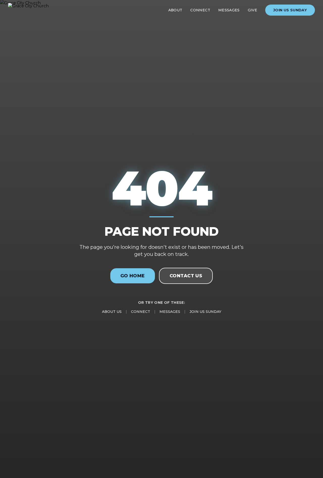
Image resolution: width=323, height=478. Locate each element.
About (175, 10)
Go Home (132, 276)
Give (252, 10)
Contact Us (186, 276)
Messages (229, 10)
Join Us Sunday (290, 10)
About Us (112, 311)
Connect (200, 10)
